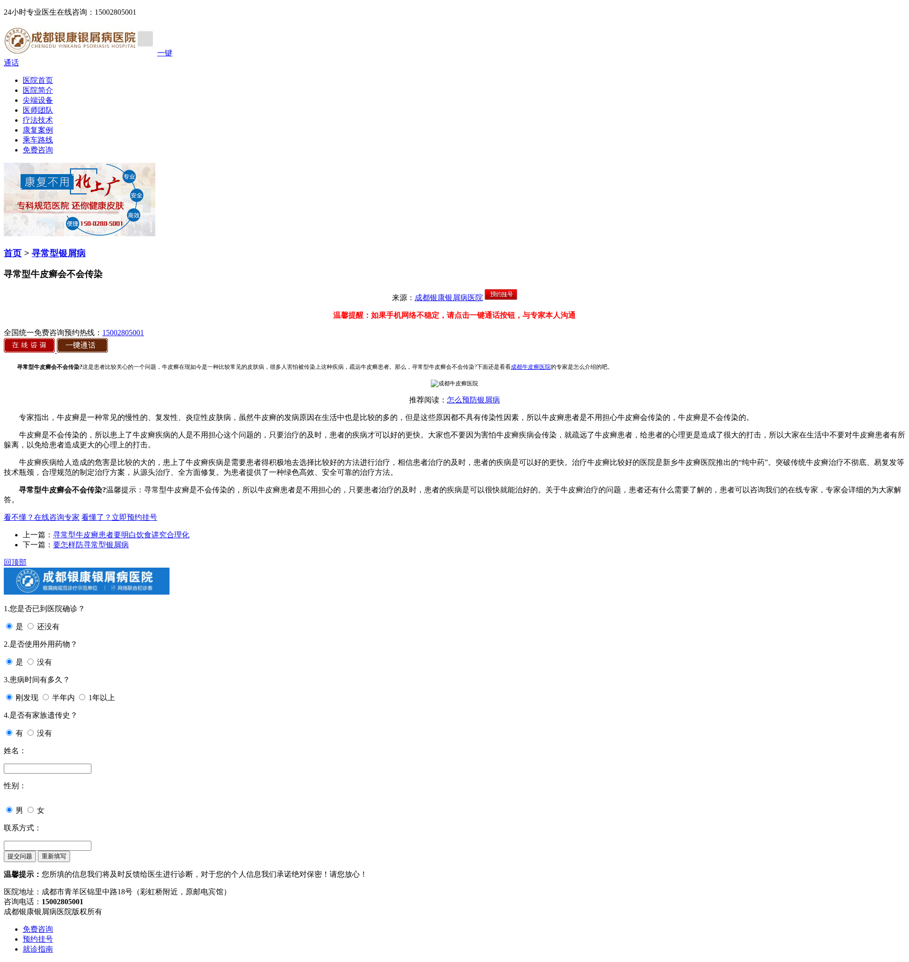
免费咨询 (38, 150)
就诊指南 (38, 949)
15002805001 (123, 333)
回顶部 (15, 562)
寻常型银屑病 (59, 253)
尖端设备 (38, 100)
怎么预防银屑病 (473, 400)
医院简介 (38, 90)
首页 (13, 253)
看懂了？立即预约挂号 (119, 517)
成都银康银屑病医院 (449, 298)
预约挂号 (38, 939)
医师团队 (38, 110)
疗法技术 (38, 120)
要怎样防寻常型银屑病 (91, 545)
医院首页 (38, 80)
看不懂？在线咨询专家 (42, 517)
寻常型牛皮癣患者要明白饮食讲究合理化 (121, 535)
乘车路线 (38, 140)
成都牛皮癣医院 (531, 367)
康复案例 (38, 130)
